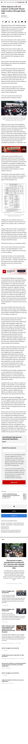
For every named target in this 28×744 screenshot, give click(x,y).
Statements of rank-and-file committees (11, 531)
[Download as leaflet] (18, 21)
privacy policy (10, 476)
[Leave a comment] (22, 21)
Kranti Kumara (4, 15)
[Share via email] (15, 21)
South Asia (9, 524)
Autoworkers (5, 527)
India (3, 524)
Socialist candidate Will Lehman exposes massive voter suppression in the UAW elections (11, 495)
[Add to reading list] (25, 21)
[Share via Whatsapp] (9, 21)
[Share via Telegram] (12, 21)
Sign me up (14, 482)
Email (4, 441)
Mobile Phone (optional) (9, 448)
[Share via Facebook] (2, 21)
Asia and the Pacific (18, 524)
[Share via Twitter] (6, 21)
